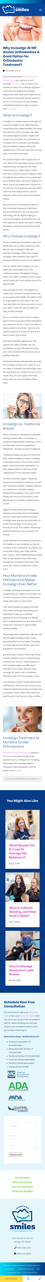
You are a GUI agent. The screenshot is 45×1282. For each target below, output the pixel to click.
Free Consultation (22, 1186)
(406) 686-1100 (23, 1248)
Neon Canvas (32, 1272)
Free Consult (15, 1154)
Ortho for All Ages (22, 1191)
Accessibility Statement (25, 1269)
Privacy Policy (10, 1269)
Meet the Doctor (22, 1182)
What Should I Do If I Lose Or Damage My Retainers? (22, 851)
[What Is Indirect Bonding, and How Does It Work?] (22, 887)
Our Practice (22, 1177)
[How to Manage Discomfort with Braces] (22, 946)
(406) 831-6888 (27, 1016)
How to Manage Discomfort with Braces (21, 970)
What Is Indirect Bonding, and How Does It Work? (22, 912)
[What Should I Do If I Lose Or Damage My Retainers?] (22, 825)
